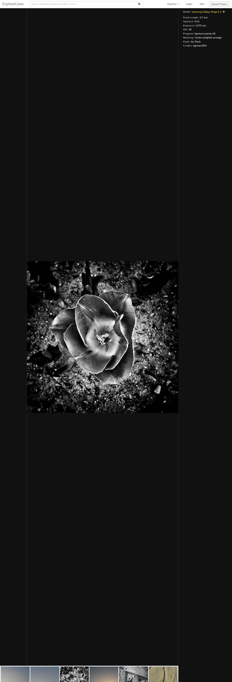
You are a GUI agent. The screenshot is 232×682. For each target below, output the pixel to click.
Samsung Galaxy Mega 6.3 (206, 11)
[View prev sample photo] (33, 337)
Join (201, 4)
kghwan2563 (200, 45)
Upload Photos (219, 4)
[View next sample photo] (172, 337)
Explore (172, 4)
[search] (139, 4)
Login (189, 4)
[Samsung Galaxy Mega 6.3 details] (223, 12)
